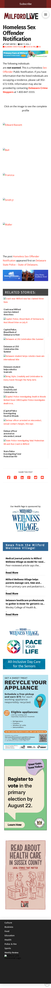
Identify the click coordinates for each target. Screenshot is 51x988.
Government (11, 918)
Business (9, 927)
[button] (45, 14)
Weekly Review (11, 952)
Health (8, 940)
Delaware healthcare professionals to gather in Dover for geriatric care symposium (25, 602)
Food (7, 931)
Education (10, 935)
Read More (12, 572)
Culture (8, 922)
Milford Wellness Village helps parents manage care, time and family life (23, 581)
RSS (39, 47)
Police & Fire (30, 47)
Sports (8, 948)
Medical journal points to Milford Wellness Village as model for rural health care (24, 560)
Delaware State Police (13, 47)
